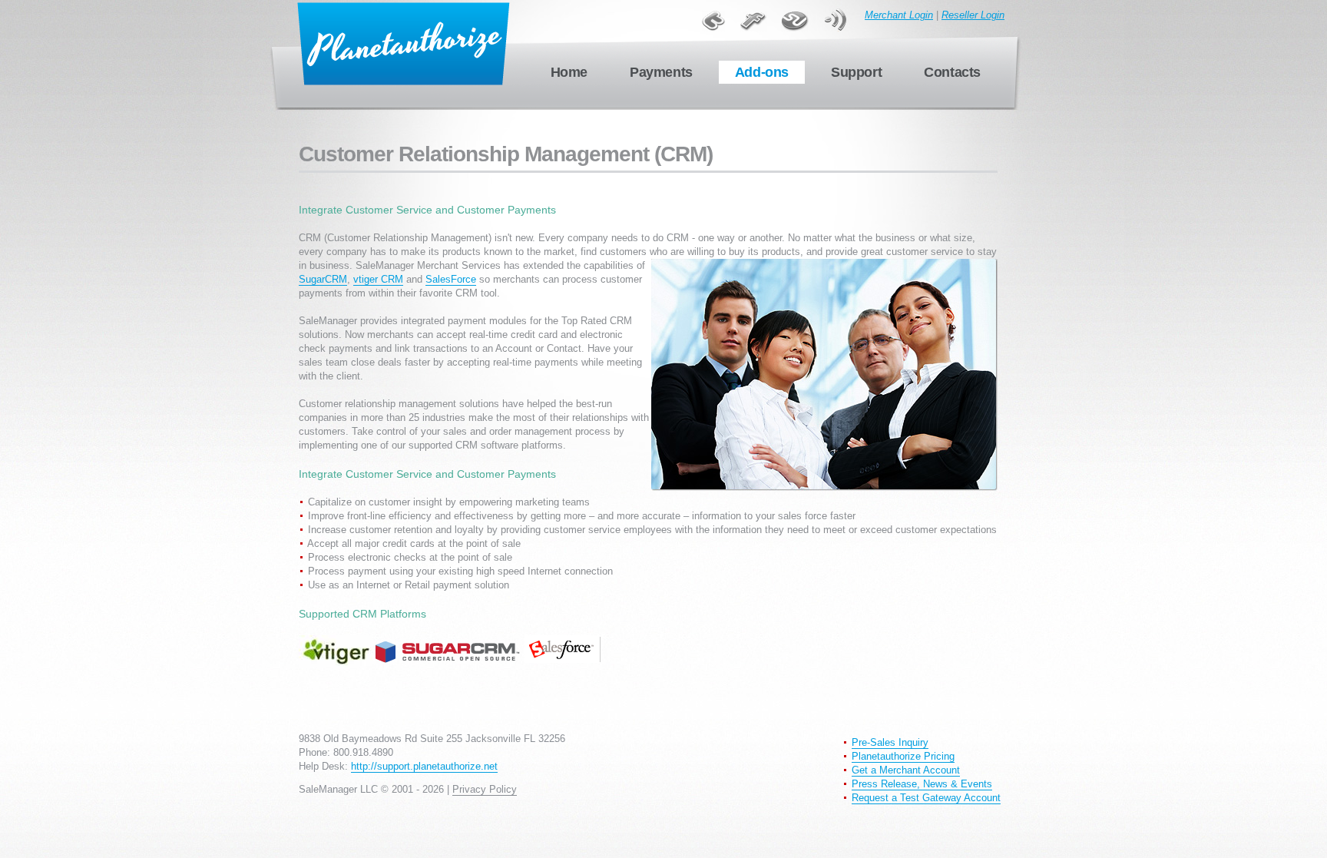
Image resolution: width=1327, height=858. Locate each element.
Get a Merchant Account (906, 770)
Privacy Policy (484, 789)
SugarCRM (323, 279)
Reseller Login (972, 15)
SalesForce (450, 279)
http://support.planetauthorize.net (424, 766)
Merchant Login (899, 15)
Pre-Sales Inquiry (890, 742)
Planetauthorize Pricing (903, 756)
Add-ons (762, 72)
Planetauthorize (403, 44)
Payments (661, 72)
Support (856, 72)
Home (569, 72)
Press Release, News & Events (922, 784)
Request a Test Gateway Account (926, 797)
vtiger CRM (378, 279)
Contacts (952, 72)
